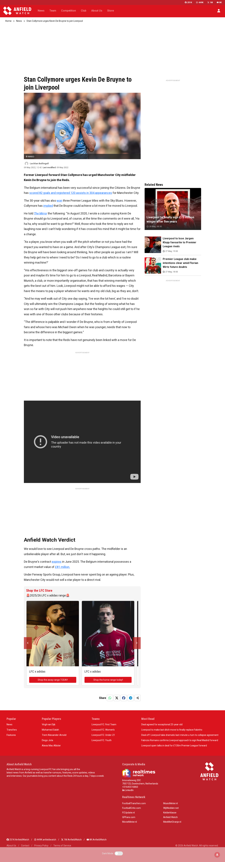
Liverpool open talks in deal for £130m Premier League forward (174, 745)
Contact (25, 845)
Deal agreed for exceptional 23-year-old (162, 724)
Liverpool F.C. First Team (104, 724)
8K (220, 2)
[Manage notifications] (217, 854)
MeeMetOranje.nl (172, 821)
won (59, 200)
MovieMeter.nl (129, 821)
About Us (11, 845)
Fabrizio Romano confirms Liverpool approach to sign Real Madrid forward (179, 740)
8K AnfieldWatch (98, 839)
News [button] (41, 10)
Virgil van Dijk (48, 724)
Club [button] (83, 10)
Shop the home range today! (108, 679)
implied (48, 205)
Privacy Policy (41, 845)
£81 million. (62, 567)
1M (211, 2)
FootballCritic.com (131, 808)
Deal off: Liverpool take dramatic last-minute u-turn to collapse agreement (179, 735)
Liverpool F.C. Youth (102, 740)
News (19, 21)
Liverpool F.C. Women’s (103, 729)
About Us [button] (96, 10)
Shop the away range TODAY (53, 679)
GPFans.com (128, 817)
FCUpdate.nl (128, 812)
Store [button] (110, 10)
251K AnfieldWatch (19, 839)
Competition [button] (68, 10)
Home (8, 21)
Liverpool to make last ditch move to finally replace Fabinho (171, 729)
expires (56, 561)
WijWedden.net (171, 808)
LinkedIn (129, 790)
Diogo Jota (47, 740)
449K (201, 2)
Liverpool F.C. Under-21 (103, 735)
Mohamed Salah (50, 729)
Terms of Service (62, 845)
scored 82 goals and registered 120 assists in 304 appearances (70, 193)
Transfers (12, 729)
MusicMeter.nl (170, 803)
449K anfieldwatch (46, 839)
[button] (219, 11)
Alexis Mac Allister (51, 745)
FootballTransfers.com (134, 803)
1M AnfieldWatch (72, 839)
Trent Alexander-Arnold (54, 735)
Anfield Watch (170, 817)
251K (189, 2)
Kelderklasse (169, 812)
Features (11, 735)
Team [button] (52, 10)
